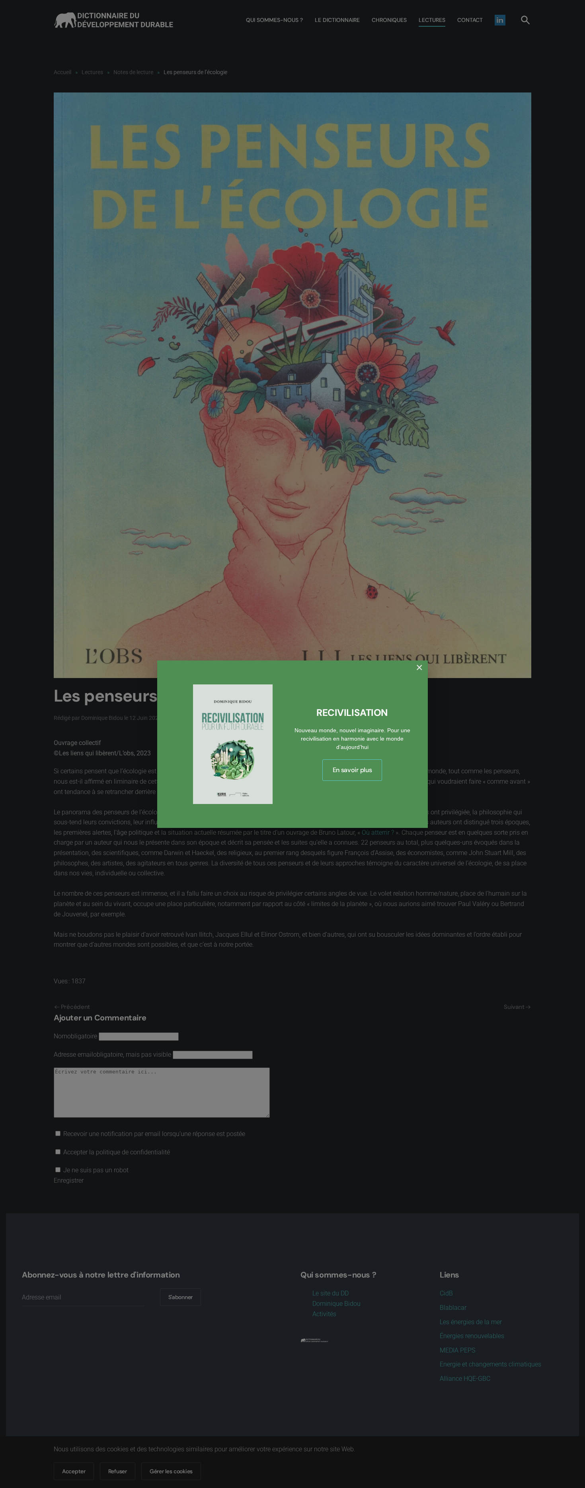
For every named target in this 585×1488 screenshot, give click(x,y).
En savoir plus (352, 770)
